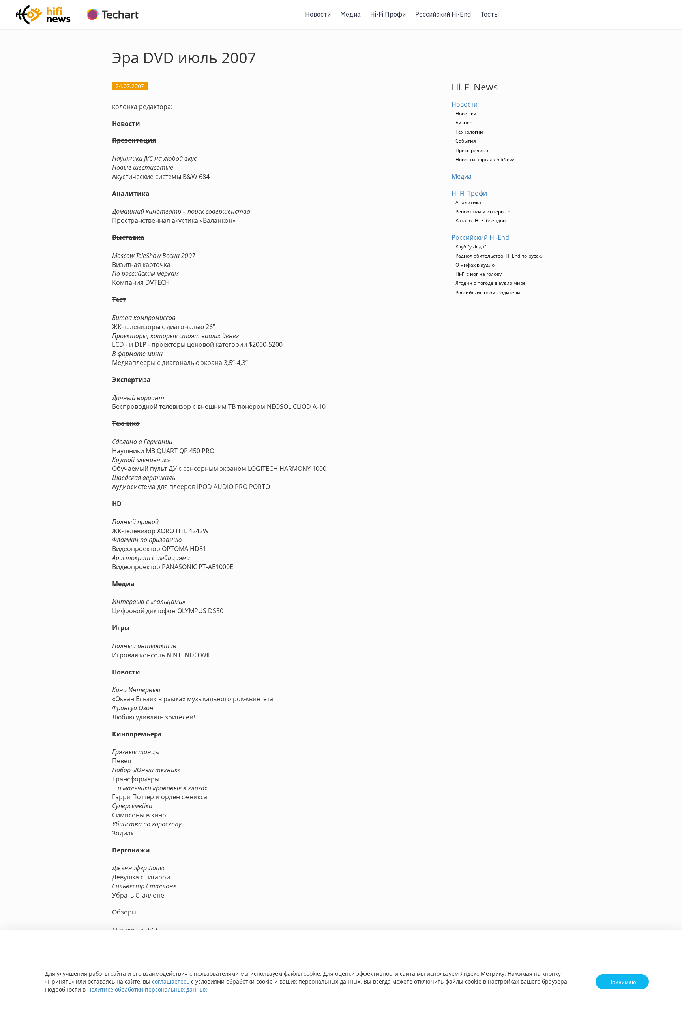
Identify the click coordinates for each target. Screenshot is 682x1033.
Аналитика (468, 202)
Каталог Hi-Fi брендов (480, 220)
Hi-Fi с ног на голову (478, 274)
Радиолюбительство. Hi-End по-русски (499, 255)
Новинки (465, 113)
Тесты (489, 14)
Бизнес (463, 122)
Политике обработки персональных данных (147, 989)
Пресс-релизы (471, 150)
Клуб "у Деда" (470, 246)
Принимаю (622, 982)
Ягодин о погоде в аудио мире (490, 283)
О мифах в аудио (475, 265)
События (465, 140)
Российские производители (487, 292)
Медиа (350, 14)
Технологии (469, 131)
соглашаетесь (170, 981)
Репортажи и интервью (482, 211)
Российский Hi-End (443, 14)
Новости (318, 14)
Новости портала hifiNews (485, 159)
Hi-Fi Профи (388, 14)
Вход (664, 19)
